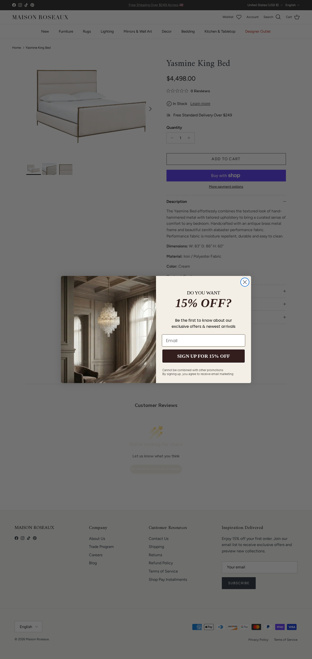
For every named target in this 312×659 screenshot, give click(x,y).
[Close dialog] (245, 282)
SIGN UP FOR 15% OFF (203, 356)
